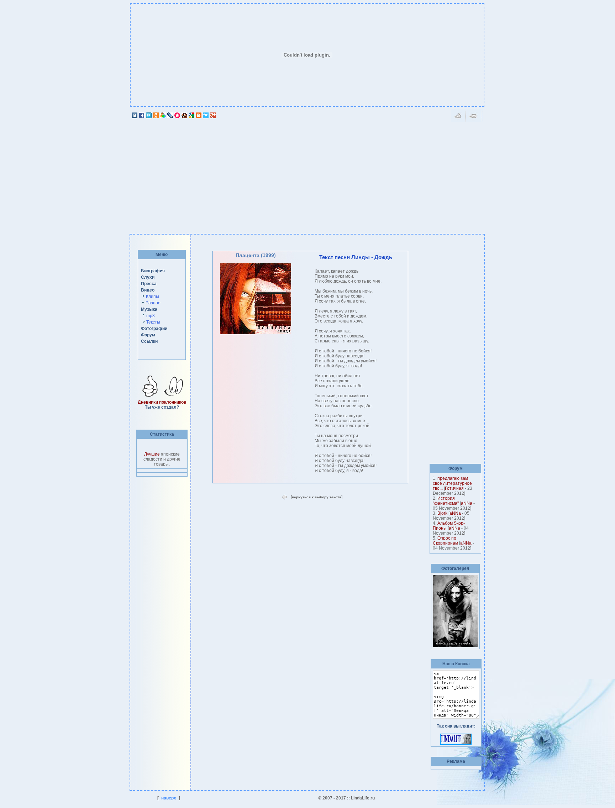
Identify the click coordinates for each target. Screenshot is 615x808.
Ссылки (149, 341)
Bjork (442, 513)
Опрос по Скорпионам (445, 541)
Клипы (152, 296)
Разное (153, 302)
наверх (168, 798)
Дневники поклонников (162, 402)
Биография (153, 270)
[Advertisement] (307, 174)
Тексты (153, 322)
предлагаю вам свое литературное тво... (452, 483)
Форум (148, 334)
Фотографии (154, 328)
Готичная (454, 488)
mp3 (150, 315)
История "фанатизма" (446, 501)
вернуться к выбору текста (316, 497)
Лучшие (152, 454)
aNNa (466, 503)
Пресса (149, 283)
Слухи (147, 277)
